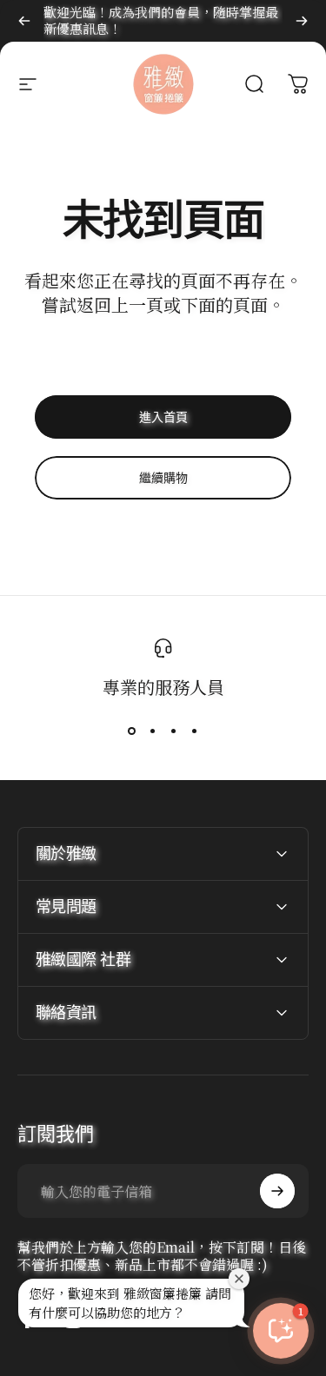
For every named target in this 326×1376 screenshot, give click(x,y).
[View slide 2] (153, 730)
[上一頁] (24, 21)
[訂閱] (277, 1191)
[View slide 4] (194, 730)
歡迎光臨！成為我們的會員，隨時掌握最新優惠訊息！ (160, 20)
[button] (281, 1331)
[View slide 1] (132, 730)
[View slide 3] (173, 730)
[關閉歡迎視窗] (239, 1278)
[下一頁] (302, 21)
